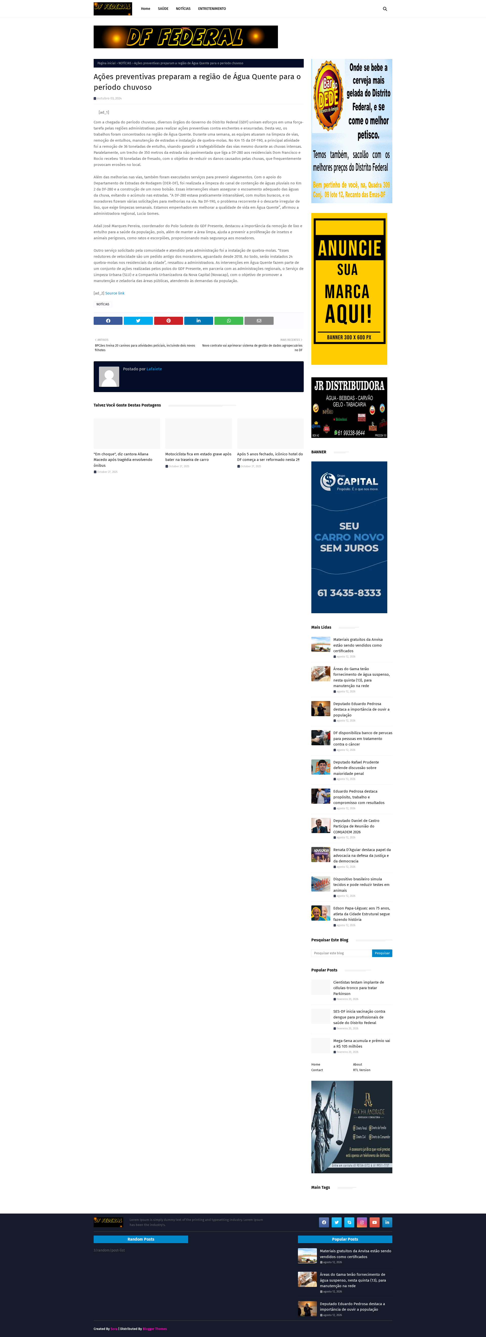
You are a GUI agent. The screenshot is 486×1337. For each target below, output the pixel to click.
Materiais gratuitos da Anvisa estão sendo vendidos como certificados (358, 645)
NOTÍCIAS (124, 63)
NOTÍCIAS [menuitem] (183, 9)
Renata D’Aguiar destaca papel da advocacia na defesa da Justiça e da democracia (362, 855)
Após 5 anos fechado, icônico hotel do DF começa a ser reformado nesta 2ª (270, 457)
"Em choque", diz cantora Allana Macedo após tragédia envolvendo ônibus (123, 460)
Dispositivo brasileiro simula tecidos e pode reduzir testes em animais (361, 885)
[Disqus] (199, 549)
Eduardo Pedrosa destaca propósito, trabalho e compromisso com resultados (358, 797)
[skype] (349, 1222)
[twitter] (337, 1222)
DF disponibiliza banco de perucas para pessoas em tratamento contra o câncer (362, 739)
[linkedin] (387, 1222)
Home (315, 1064)
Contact (317, 1070)
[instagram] (362, 1222)
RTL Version (362, 1070)
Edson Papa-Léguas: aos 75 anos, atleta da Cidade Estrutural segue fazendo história (361, 914)
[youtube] (375, 1222)
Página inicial (106, 63)
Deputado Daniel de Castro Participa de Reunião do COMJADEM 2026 (356, 826)
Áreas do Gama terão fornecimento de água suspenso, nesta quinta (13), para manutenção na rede (361, 677)
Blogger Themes (155, 1329)
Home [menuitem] (145, 9)
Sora (114, 1329)
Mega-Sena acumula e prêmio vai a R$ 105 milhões (361, 1043)
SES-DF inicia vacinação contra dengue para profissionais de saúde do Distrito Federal (359, 1017)
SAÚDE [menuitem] (163, 9)
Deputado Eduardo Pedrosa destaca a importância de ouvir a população (361, 709)
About (357, 1064)
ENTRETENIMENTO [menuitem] (212, 9)
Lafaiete (154, 369)
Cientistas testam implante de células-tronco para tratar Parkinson (358, 988)
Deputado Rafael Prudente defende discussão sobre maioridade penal (356, 768)
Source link (115, 293)
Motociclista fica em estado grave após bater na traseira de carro (198, 457)
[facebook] (324, 1222)
